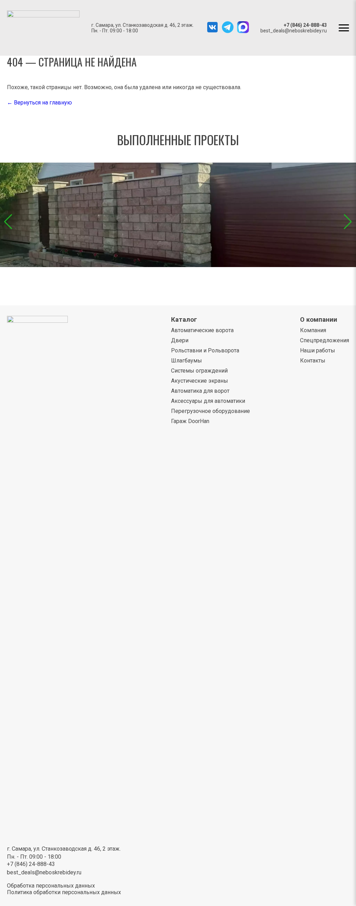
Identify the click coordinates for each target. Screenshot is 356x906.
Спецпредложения (324, 340)
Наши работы (317, 350)
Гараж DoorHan (190, 421)
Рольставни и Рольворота (205, 350)
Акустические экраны (199, 380)
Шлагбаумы (186, 360)
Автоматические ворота (202, 330)
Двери (179, 340)
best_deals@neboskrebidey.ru (293, 30)
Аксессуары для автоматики (208, 401)
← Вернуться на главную (39, 102)
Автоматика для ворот (200, 391)
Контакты (312, 360)
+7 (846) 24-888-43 (305, 25)
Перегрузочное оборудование (210, 411)
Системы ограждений (199, 370)
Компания (313, 330)
